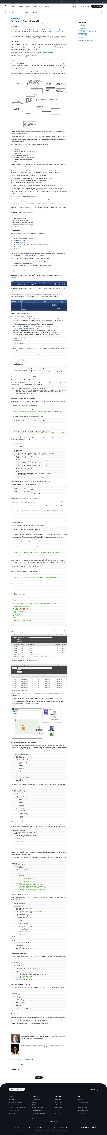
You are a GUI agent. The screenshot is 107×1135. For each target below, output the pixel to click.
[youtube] (93, 1128)
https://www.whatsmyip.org (20, 328)
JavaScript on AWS (59, 1116)
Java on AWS (58, 1110)
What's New (12, 1113)
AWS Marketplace (49, 36)
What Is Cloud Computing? (15, 1102)
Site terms (16, 1130)
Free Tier (39, 255)
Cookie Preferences (25, 1130)
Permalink (50, 23)
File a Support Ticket (83, 1102)
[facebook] (83, 1128)
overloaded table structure (32, 288)
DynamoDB (26, 1059)
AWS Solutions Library (37, 1107)
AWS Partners (35, 1119)
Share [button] (64, 23)
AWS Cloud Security (14, 1110)
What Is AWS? (12, 1099)
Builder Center (58, 1099)
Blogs (10, 1116)
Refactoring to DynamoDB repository (45, 52)
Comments (57, 23)
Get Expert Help (82, 1113)
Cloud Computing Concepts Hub (17, 1107)
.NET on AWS (58, 1105)
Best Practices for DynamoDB (32, 268)
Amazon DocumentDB (83, 27)
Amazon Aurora (81, 25)
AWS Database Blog (15, 18)
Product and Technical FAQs (39, 1113)
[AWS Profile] (102, 2)
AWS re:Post (81, 1105)
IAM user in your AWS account (22, 244)
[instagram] (88, 1128)
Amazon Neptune (82, 34)
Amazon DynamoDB (50, 31)
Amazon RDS (81, 37)
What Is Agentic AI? (14, 1105)
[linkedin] (86, 1128)
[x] (81, 1128)
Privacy (10, 1130)
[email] (97, 1128)
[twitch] (90, 1128)
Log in (38, 1077)
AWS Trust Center (36, 1105)
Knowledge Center (82, 1107)
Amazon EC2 (37, 31)
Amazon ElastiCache (82, 30)
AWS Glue (60, 31)
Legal (79, 1119)
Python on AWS (59, 1107)
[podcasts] (95, 1128)
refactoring (31, 1059)
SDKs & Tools (58, 1102)
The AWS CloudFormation (20, 251)
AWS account (17, 236)
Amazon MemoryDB (82, 33)
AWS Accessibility (82, 1116)
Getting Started (36, 1099)
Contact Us (80, 1099)
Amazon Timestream (82, 38)
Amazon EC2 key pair (20, 242)
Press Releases (12, 1119)
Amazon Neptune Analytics (84, 35)
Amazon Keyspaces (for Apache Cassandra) (87, 31)
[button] (21, 6)
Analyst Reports (36, 1116)
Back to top (52, 1121)
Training (34, 1102)
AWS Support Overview (84, 1110)
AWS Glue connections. (18, 899)
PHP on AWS (58, 1113)
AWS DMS (40, 36)
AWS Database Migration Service (85, 40)
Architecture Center (37, 1110)
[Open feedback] (105, 567)
